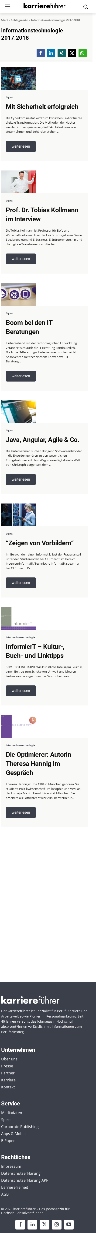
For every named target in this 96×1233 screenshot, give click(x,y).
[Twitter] (44, 1225)
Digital (9, 97)
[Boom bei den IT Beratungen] (18, 294)
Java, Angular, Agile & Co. (42, 440)
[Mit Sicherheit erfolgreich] (18, 78)
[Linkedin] (32, 1225)
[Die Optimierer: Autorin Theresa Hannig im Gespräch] (18, 726)
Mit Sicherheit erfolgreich (42, 107)
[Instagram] (57, 1225)
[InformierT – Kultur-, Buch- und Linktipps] (18, 618)
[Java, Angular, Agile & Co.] (18, 411)
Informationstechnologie (20, 637)
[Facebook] (20, 1225)
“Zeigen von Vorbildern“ (40, 543)
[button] (41, 53)
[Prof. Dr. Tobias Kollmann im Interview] (18, 181)
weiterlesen (21, 146)
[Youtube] (69, 1225)
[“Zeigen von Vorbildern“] (18, 515)
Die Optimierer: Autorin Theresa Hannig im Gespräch (38, 764)
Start (4, 20)
